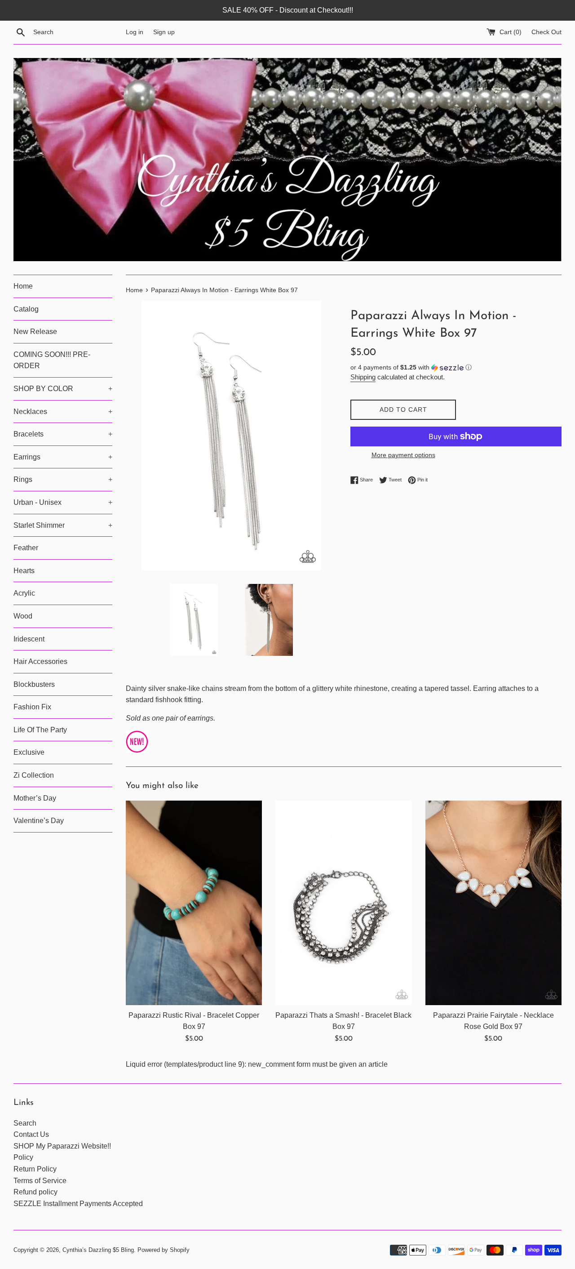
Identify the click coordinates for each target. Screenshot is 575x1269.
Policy (23, 1157)
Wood (22, 616)
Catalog (26, 309)
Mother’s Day (34, 798)
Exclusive (28, 752)
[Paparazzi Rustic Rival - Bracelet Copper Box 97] (194, 903)
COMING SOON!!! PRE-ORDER (51, 360)
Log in (134, 32)
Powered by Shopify (163, 1250)
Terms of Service (39, 1180)
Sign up (164, 32)
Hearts (24, 570)
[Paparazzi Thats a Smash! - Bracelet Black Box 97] (343, 903)
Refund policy (35, 1192)
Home (23, 286)
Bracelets (62, 434)
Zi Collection (33, 775)
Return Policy (35, 1169)
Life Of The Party (40, 730)
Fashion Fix (32, 707)
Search (24, 1123)
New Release (35, 331)
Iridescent (28, 639)
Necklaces (62, 411)
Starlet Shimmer (62, 525)
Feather (25, 548)
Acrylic (24, 593)
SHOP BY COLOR (62, 388)
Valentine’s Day (38, 820)
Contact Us (31, 1134)
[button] (456, 367)
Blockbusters (34, 684)
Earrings (62, 457)
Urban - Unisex (62, 502)
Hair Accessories (40, 661)
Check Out (546, 32)
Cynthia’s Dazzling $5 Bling (98, 1250)
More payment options (403, 455)
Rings (62, 479)
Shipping (363, 377)
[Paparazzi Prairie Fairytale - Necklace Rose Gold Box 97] (493, 903)
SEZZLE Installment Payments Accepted (78, 1203)
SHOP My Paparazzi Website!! (62, 1146)
